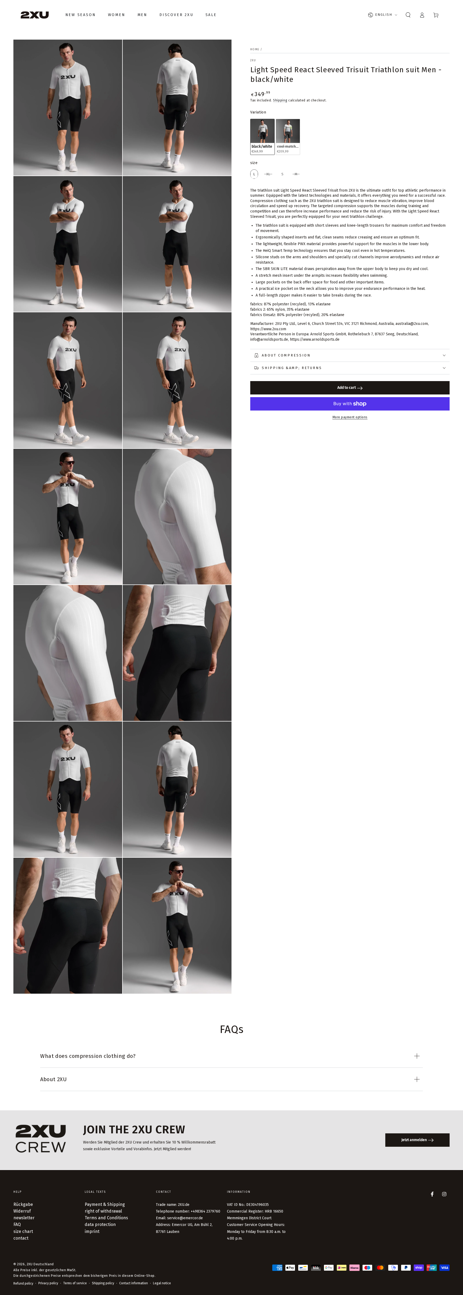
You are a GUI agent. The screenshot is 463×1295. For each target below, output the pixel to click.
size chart (23, 1231)
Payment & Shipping (105, 1204)
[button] (408, 15)
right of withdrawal (103, 1211)
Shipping (280, 100)
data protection (100, 1224)
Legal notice (162, 1283)
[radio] (262, 137)
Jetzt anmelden (414, 1140)
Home (254, 49)
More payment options (350, 417)
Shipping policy (103, 1283)
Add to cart (346, 388)
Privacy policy (48, 1283)
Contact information (133, 1283)
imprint (92, 1231)
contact (20, 1238)
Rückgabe (23, 1204)
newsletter (24, 1217)
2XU (253, 60)
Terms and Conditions (106, 1217)
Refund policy (23, 1283)
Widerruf (22, 1211)
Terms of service (75, 1283)
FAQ (17, 1224)
